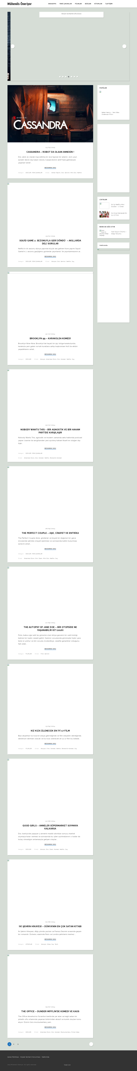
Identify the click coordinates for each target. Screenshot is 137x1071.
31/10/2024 (50, 334)
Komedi (63, 359)
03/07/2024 (50, 1007)
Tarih (56, 944)
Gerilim (67, 172)
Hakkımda (45, 1057)
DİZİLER (28, 172)
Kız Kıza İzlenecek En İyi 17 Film (50, 730)
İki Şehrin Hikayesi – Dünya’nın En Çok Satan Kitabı (50, 926)
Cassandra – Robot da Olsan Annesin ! (50, 152)
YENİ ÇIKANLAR (37, 172)
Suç (73, 261)
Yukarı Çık (67, 1065)
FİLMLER (29, 654)
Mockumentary (65, 1032)
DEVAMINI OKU (50, 167)
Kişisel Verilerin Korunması (30, 1057)
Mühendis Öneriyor (19, 4)
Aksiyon (54, 261)
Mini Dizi (73, 172)
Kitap (49, 944)
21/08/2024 (50, 821)
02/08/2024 (50, 922)
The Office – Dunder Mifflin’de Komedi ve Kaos (50, 1011)
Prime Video (75, 1032)
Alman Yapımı (56, 172)
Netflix (79, 172)
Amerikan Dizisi (51, 359)
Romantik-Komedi (56, 458)
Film (42, 654)
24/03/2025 (50, 147)
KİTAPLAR (29, 944)
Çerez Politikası (13, 1057)
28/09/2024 (50, 528)
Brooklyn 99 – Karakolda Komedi (50, 338)
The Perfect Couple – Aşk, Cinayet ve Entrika (50, 533)
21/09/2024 (50, 622)
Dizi (62, 172)
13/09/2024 (50, 726)
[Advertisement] (113, 157)
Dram (40, 558)
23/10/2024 (50, 425)
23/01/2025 (50, 236)
